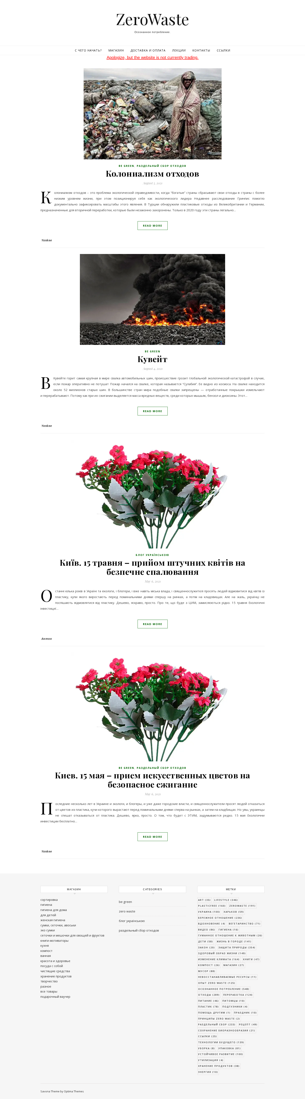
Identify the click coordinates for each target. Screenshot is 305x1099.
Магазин (116, 50)
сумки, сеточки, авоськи (58, 925)
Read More (152, 225)
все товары (48, 991)
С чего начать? (88, 50)
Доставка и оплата (148, 50)
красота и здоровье (55, 961)
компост (46, 951)
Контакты (201, 50)
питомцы (233, 1000)
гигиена (46, 904)
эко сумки (47, 930)
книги (251, 959)
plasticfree (212, 905)
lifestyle (226, 899)
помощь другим (214, 1012)
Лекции (179, 50)
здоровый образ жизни (222, 953)
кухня (44, 945)
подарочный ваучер (55, 996)
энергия (208, 1071)
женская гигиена (52, 920)
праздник (245, 1012)
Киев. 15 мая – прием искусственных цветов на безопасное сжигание (152, 779)
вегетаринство (245, 923)
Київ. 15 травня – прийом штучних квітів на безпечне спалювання (152, 567)
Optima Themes (74, 1091)
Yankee (46, 240)
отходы (209, 994)
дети (205, 941)
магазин (233, 965)
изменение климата (219, 959)
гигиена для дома (53, 910)
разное (45, 986)
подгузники (235, 1006)
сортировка (49, 900)
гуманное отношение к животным (230, 935)
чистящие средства (55, 971)
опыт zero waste (216, 982)
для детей (48, 915)
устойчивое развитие (220, 1054)
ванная (45, 956)
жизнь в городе (234, 941)
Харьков (234, 911)
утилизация (210, 1060)
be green (126, 166)
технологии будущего (221, 1042)
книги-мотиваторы (54, 940)
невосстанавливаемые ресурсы (227, 976)
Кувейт (152, 358)
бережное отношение (220, 917)
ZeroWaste (152, 19)
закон (206, 947)
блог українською (152, 555)
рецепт (248, 1024)
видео (206, 929)
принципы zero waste (219, 1018)
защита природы (236, 947)
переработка (238, 994)
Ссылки (223, 50)
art (204, 899)
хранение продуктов (56, 976)
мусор (206, 971)
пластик (208, 1006)
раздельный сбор (216, 1024)
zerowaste (242, 905)
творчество (49, 981)
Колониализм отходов (152, 173)
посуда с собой (51, 966)
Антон (46, 639)
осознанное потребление (223, 988)
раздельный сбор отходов (161, 166)
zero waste (127, 911)
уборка (206, 1048)
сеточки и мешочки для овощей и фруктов (72, 935)
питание (208, 1000)
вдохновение (211, 923)
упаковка (229, 1048)
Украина (209, 911)
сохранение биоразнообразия (226, 1030)
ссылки (207, 1036)
